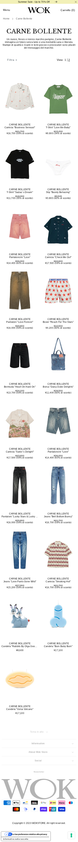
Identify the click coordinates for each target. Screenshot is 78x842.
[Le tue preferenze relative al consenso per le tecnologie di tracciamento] (71, 835)
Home (6, 18)
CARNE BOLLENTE (24, 18)
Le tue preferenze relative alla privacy (29, 834)
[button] (68, 10)
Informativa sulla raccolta (15, 839)
